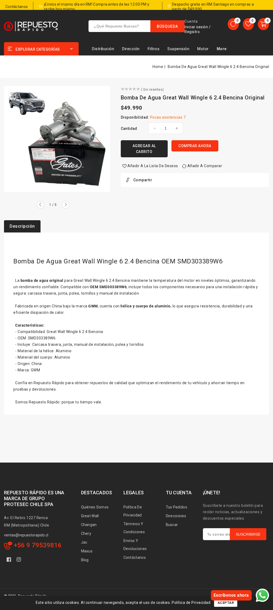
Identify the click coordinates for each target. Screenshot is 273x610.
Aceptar (226, 603)
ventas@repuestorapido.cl (26, 535)
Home (157, 67)
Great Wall (90, 516)
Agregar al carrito (144, 149)
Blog (85, 560)
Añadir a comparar (204, 166)
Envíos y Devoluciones (135, 545)
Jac (84, 542)
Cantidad (129, 128)
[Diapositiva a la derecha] (66, 205)
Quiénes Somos (95, 507)
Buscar (172, 525)
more (222, 49)
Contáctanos (134, 557)
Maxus (87, 551)
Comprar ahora (194, 146)
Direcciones (176, 516)
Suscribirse (248, 534)
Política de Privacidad (132, 511)
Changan (89, 525)
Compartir (142, 180)
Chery (86, 533)
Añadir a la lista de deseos (152, 166)
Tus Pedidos (176, 507)
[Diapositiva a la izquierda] (41, 205)
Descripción (22, 226)
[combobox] (136, 26)
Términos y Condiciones (134, 528)
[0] (233, 24)
